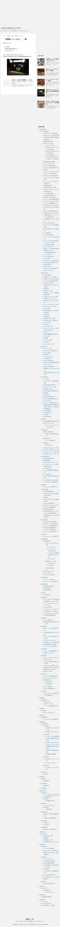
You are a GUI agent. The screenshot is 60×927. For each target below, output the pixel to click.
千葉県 (41, 708)
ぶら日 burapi (47, 412)
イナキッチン (47, 348)
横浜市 (43, 803)
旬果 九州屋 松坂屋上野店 (52, 433)
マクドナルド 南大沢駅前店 (50, 199)
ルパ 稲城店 (46, 358)
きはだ (45, 774)
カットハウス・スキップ (49, 678)
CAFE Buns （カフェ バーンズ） (51, 300)
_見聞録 (46, 316)
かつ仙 (49, 565)
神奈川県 (42, 790)
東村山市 (44, 519)
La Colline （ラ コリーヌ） (52, 767)
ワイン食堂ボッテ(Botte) (50, 480)
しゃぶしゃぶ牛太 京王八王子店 (51, 236)
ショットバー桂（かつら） (50, 304)
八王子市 (44, 131)
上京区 (45, 725)
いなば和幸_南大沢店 (49, 195)
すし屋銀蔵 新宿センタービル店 (51, 632)
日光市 (43, 834)
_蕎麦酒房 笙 (49, 800)
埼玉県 (41, 715)
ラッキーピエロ (47, 859)
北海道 (41, 844)
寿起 (45, 332)
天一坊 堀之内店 (47, 234)
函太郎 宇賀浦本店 (48, 863)
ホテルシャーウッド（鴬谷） (50, 451)
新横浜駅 (48, 809)
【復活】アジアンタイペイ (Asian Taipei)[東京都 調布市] (52, 91)
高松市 (43, 778)
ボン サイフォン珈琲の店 (49, 531)
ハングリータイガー (48, 805)
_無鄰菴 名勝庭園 (50, 754)
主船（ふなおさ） (48, 712)
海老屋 (45, 837)
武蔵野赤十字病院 (48, 586)
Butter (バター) (47, 270)
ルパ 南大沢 (46, 232)
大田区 (20, 81)
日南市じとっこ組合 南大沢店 (51, 248)
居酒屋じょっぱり (7, 42)
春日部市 (44, 717)
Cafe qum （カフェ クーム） (50, 453)
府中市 (43, 377)
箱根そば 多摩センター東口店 (51, 667)
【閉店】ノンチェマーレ (49, 296)
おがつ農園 (46, 410)
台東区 (43, 429)
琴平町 (43, 783)
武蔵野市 (44, 584)
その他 (41, 899)
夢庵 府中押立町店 (48, 385)
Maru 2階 (48, 682)
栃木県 (41, 832)
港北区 (45, 807)
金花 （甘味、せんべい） (49, 462)
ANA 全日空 (49, 568)
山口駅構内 (46, 890)
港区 (43, 419)
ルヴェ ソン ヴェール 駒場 (50, 581)
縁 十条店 (46, 594)
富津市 (43, 710)
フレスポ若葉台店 (48, 360)
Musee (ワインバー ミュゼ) (52, 758)
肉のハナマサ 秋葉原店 (49, 507)
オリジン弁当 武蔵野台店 (49, 398)
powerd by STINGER (43, 924)
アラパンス (46, 322)
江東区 (43, 691)
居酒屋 (14, 83)
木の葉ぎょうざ (47, 388)
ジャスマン (46, 400)
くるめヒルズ (47, 468)
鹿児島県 (42, 894)
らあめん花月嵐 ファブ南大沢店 (51, 228)
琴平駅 (45, 785)
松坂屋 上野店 (47, 431)
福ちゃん (48, 445)
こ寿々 (45, 824)
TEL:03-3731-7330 (9, 50)
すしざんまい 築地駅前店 (49, 676)
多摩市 (43, 655)
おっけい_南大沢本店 (49, 165)
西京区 (45, 765)
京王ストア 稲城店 (48, 366)
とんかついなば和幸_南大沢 (50, 167)
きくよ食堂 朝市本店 (48, 861)
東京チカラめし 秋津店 (49, 521)
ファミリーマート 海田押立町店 (51, 381)
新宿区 (43, 626)
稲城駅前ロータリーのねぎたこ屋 (51, 368)
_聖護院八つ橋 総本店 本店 (52, 750)
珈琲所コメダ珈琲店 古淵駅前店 (51, 814)
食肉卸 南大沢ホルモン (49, 187)
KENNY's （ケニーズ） (49, 298)
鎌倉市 (43, 820)
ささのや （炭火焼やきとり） (51, 449)
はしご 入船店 (47, 686)
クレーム (44, 901)
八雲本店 (46, 701)
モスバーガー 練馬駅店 (49, 486)
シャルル (46, 258)
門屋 (45, 392)
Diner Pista (50, 563)
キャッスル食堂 (49, 440)
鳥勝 (45, 338)
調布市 (43, 273)
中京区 (45, 756)
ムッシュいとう (49, 762)
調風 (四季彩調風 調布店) (50, 334)
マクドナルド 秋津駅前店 (49, 525)
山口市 (43, 888)
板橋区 (43, 597)
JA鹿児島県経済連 (46, 896)
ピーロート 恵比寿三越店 (49, 650)
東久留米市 (44, 456)
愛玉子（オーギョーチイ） (50, 447)
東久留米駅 (46, 460)
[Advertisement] (30, 14)
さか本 (45, 379)
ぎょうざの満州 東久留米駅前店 (51, 476)
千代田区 (44, 489)
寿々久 (45, 324)
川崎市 (43, 792)
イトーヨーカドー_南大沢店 (50, 260)
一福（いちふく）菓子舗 (49, 850)
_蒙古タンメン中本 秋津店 (50, 523)
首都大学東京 (47, 264)
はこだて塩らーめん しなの (50, 876)
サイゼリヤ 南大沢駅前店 (49, 211)
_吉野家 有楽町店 (48, 509)
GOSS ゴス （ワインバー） (50, 505)
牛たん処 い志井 (47, 282)
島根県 (41, 698)
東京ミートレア (47, 143)
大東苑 (45, 354)
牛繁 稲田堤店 (47, 796)
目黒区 (43, 577)
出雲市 (43, 700)
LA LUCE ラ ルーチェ (49, 386)
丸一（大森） (47, 572)
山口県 (41, 886)
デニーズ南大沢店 (48, 256)
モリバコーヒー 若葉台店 (49, 350)
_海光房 (46, 869)
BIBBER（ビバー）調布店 (50, 320)
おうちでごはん (45, 903)
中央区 (43, 674)
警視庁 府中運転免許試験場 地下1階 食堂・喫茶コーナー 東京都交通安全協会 (51, 406)
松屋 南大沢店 (47, 141)
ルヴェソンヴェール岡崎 (51, 736)
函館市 (43, 857)
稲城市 (43, 346)
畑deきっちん (47, 671)
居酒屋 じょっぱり (26, 81)
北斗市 (43, 846)
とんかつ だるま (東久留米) (50, 482)
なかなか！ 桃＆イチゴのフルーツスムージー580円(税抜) (52, 103)
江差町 (43, 881)
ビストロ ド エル (48, 579)
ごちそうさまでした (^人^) (11, 28)
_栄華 (45, 414)
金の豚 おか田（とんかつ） (50, 213)
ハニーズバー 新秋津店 (49, 529)
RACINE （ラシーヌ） (51, 731)
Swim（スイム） (47, 356)
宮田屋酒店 (46, 680)
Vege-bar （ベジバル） (51, 742)
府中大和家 (46, 416)
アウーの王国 (47, 275)
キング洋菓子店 (47, 193)
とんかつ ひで (47, 340)
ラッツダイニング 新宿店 (49, 646)
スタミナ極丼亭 (49, 155)
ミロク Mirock (47, 326)
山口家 (45, 394)
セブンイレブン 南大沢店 (49, 175)
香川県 (41, 776)
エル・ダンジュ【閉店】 (49, 665)
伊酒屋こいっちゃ (48, 652)
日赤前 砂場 (46, 588)
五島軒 (45, 878)
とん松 (45, 342)
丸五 (45, 497)
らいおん (46, 308)
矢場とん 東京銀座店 (48, 688)
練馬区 (43, 484)
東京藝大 (46, 438)
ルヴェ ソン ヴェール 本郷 (50, 536)
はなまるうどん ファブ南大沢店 (51, 207)
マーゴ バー (51, 558)
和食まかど (46, 266)
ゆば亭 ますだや (47, 836)
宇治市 (43, 772)
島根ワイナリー (47, 703)
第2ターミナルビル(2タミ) (52, 543)
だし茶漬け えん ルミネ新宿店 (51, 642)
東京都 (41, 129)
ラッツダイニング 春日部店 (50, 719)
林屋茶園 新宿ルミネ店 (49, 644)
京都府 (41, 721)
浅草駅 (45, 443)
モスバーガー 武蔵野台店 (49, 402)
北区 (43, 592)
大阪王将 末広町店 (48, 491)
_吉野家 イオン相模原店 (49, 818)
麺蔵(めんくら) (47, 290)
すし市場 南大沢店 (48, 244)
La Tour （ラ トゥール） (51, 744)
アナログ (46, 336)
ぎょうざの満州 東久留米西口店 (51, 470)
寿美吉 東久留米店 (48, 458)
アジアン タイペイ (48, 344)
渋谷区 (43, 648)
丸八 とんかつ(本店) (48, 574)
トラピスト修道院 (48, 848)
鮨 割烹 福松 (47, 590)
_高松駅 (46, 780)
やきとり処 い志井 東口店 (50, 280)
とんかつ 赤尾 (47, 619)
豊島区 (43, 617)
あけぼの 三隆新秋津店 (49, 527)
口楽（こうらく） (48, 163)
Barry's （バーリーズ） (49, 306)
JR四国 (43, 788)
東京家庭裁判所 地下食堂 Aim (51, 421)
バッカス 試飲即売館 (51, 705)
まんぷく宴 (46, 352)
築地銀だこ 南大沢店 (48, 197)
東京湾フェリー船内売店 (49, 829)
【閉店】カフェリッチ (49, 277)
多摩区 (45, 798)
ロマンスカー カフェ (48, 640)
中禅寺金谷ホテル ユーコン (50, 841)
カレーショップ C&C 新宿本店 (51, 628)
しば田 (45, 314)
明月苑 (45, 288)
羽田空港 (46, 541)
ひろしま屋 (46, 474)
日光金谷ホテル (47, 839)
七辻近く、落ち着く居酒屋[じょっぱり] (21, 80)
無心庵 (45, 822)
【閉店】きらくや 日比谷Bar (50, 278)
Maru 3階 (48, 684)
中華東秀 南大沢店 (48, 161)
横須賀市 (44, 827)
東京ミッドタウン (48, 423)
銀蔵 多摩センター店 (48, 669)
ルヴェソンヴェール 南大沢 (50, 135)
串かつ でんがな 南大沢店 (50, 268)
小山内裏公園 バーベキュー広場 (51, 219)
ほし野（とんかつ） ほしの (50, 205)
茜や (45, 169)
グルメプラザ (47, 607)
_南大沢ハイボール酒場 (49, 133)
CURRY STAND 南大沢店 (50, 262)
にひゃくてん (49, 145)
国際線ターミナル (50, 561)
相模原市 (44, 812)
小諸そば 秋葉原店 (48, 503)
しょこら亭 (46, 254)
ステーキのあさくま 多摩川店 (51, 794)
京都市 (43, 723)
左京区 (45, 734)
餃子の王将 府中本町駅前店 (50, 390)
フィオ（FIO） (47, 246)
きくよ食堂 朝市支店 (48, 874)
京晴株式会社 (47, 185)
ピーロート (50, 546)
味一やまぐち (49, 892)
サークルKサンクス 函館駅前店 (51, 871)
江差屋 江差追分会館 (48, 883)
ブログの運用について (47, 905)
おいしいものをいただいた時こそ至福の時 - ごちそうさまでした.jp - (30, 921)
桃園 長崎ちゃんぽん (48, 318)
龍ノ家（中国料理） (48, 396)
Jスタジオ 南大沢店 (48, 222)
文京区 (43, 534)
